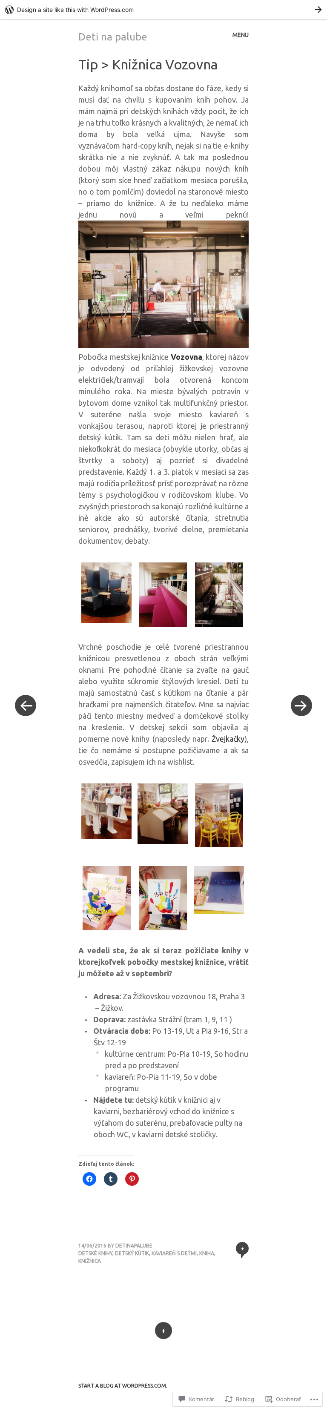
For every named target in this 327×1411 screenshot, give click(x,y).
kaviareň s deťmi (174, 1253)
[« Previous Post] (25, 705)
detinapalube (133, 1245)
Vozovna (186, 357)
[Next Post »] (301, 705)
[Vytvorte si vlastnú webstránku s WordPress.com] (163, 9)
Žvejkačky (228, 738)
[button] (106, 594)
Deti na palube (112, 37)
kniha (206, 1253)
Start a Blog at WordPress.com (122, 1385)
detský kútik (132, 1253)
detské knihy (95, 1253)
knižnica (89, 1261)
